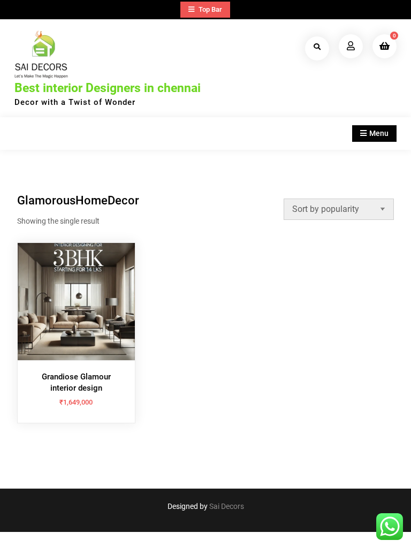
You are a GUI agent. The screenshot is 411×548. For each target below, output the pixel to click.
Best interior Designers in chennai (107, 88)
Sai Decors (226, 506)
